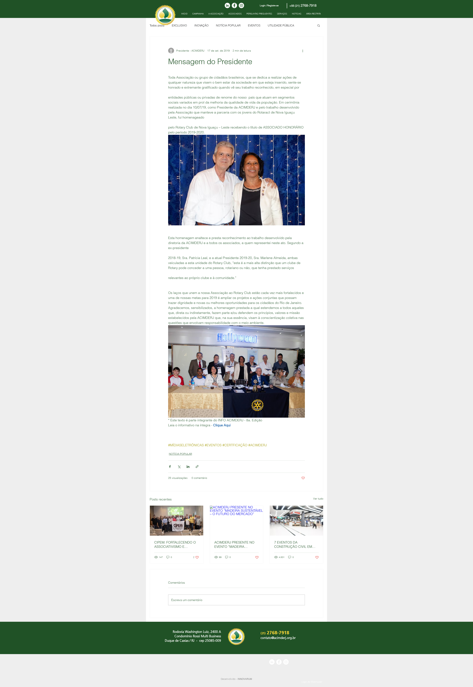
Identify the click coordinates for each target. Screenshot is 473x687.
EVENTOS (254, 25)
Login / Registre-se (269, 5)
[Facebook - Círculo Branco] (234, 5)
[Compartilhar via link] (197, 466)
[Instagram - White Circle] (241, 5)
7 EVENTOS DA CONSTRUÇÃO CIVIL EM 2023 (293, 544)
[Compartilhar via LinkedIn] (188, 466)
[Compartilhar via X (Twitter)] (179, 466)
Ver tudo (318, 498)
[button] (318, 25)
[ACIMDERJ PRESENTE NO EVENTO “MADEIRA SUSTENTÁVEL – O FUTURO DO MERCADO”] (236, 521)
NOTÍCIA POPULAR (228, 25)
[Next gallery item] (300, 371)
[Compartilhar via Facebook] (170, 466)
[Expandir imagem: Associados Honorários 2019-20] (236, 371)
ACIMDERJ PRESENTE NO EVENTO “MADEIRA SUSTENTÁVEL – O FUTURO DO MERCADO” (235, 544)
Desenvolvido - (236, 678)
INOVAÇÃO (201, 25)
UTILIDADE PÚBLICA (281, 25)
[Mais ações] (302, 50)
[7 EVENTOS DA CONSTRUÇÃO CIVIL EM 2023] (296, 521)
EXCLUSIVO (179, 25)
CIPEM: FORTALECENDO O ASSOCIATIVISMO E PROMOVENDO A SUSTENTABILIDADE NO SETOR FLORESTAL (175, 544)
